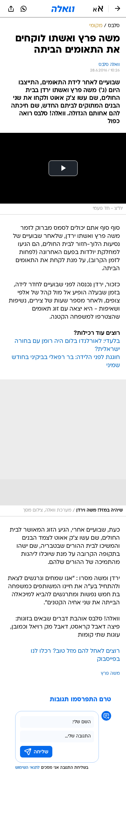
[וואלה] (63, 8)
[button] (98, 9)
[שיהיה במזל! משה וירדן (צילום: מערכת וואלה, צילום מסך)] (63, 447)
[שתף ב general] (11, 8)
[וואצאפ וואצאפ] (23, 8)
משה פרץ (110, 674)
